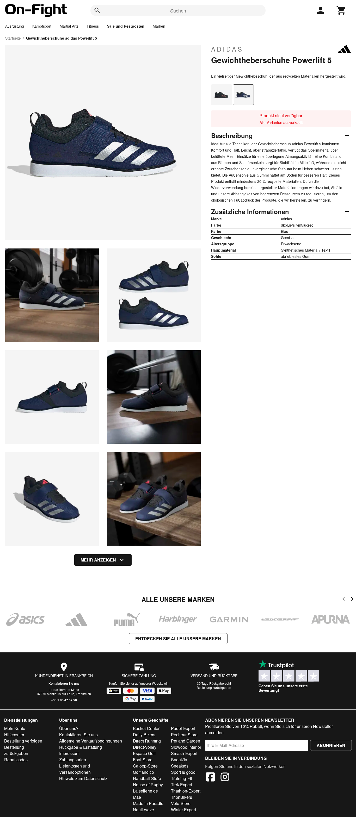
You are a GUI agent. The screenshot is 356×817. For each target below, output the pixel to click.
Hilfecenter (14, 735)
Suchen (178, 10)
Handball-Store (147, 778)
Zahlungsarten (72, 760)
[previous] (343, 599)
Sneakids (179, 766)
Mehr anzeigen (98, 560)
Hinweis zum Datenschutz (83, 778)
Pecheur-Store (184, 735)
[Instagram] (225, 778)
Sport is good (183, 772)
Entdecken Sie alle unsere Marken (178, 638)
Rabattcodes (16, 760)
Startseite (13, 38)
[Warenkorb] (341, 10)
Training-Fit (181, 778)
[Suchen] (97, 10)
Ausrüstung (14, 26)
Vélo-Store (181, 803)
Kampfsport (41, 26)
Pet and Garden (185, 741)
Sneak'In (179, 760)
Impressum (69, 753)
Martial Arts (69, 26)
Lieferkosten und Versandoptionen (75, 769)
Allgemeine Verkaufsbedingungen (90, 741)
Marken (159, 26)
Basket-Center (146, 728)
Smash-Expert (184, 753)
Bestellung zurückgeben (214, 687)
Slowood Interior (186, 747)
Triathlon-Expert (185, 791)
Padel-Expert (183, 728)
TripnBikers (181, 797)
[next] (352, 599)
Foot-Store (142, 760)
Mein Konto (14, 728)
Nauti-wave (143, 810)
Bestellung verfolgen (23, 741)
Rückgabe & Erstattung (80, 747)
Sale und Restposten (125, 26)
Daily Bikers (144, 735)
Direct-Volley (144, 747)
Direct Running (147, 741)
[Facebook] (210, 778)
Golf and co (143, 772)
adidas (227, 49)
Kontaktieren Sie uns (63, 683)
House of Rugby (148, 785)
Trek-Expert (181, 785)
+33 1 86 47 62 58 (64, 700)
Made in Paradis (148, 803)
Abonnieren (331, 745)
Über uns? (68, 728)
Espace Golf (144, 753)
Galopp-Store (145, 766)
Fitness (93, 26)
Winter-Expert (183, 810)
